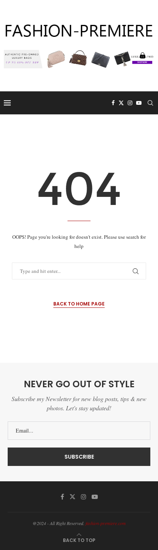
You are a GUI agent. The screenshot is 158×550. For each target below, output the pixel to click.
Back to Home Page (79, 304)
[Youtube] (139, 103)
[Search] (150, 103)
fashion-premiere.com (106, 523)
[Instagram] (130, 103)
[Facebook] (113, 103)
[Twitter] (121, 103)
